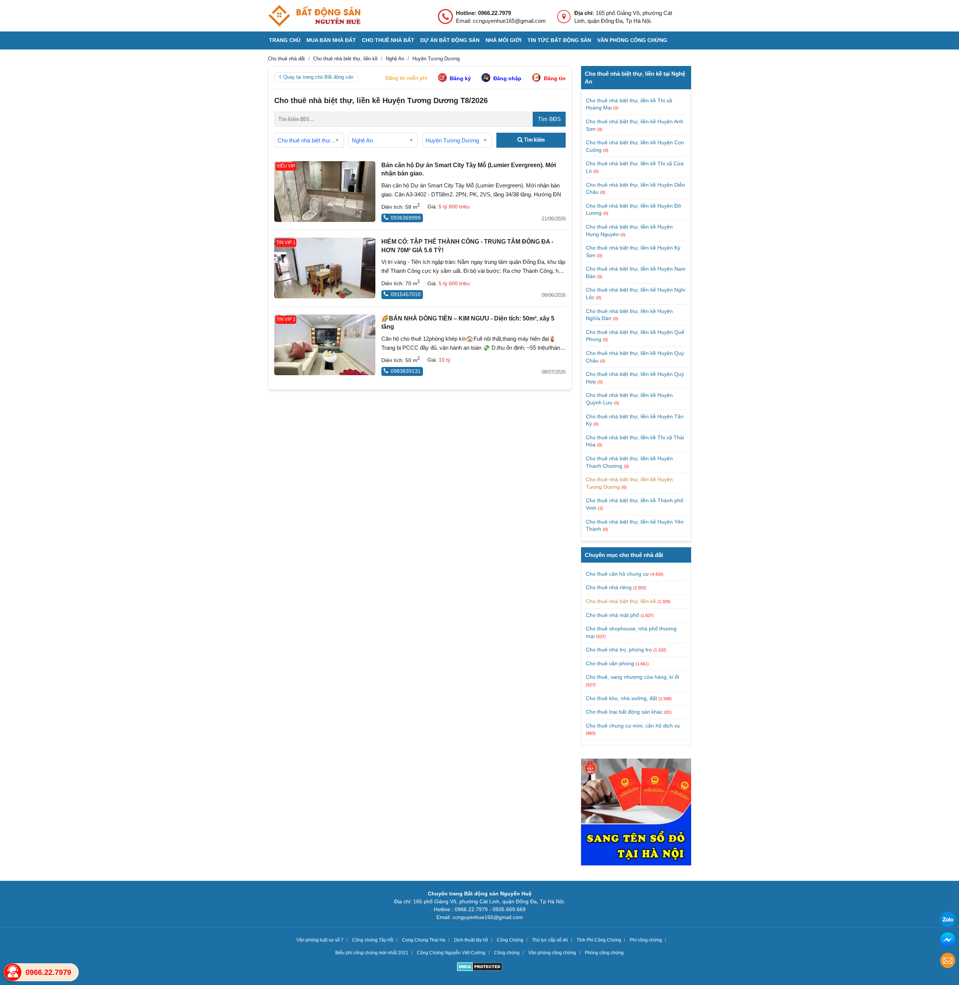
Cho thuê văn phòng (610, 663)
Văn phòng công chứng (632, 40)
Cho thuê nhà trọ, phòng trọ (619, 650)
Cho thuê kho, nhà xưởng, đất (621, 698)
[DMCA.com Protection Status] (479, 967)
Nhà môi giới (503, 40)
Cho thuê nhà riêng (609, 587)
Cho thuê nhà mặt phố (612, 615)
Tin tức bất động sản (559, 40)
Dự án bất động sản (450, 40)
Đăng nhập (507, 78)
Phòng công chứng (604, 952)
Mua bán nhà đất (331, 40)
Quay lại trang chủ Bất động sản (318, 77)
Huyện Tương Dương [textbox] (452, 140)
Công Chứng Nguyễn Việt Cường (451, 952)
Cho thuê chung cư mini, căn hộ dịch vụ (633, 726)
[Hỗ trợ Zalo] (947, 920)
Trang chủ (284, 40)
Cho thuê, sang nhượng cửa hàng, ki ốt (632, 677)
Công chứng (507, 952)
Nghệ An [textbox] (362, 140)
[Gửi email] (947, 961)
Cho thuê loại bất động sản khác (624, 712)
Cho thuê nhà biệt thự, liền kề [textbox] (311, 140)
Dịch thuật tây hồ (471, 940)
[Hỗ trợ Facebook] (947, 941)
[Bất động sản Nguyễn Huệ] (314, 15)
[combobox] (309, 140)
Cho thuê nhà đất (388, 40)
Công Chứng (510, 940)
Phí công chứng (646, 940)
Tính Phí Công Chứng (599, 940)
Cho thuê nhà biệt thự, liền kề (621, 601)
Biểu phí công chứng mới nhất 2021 (371, 952)
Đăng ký (460, 78)
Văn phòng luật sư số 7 (320, 940)
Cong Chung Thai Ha (423, 940)
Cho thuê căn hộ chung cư (617, 574)
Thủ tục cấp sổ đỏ (550, 940)
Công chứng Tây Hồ (372, 940)
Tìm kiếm (534, 139)
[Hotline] (13, 972)
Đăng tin (555, 78)
